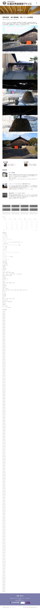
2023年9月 (3, 350)
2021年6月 (3, 382)
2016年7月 (3, 463)
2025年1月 (3, 333)
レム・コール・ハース (5, 259)
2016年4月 (3, 468)
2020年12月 (4, 389)
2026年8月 (3, 311)
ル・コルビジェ (4, 258)
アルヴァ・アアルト (5, 237)
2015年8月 (3, 479)
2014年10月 (4, 494)
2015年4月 (3, 485)
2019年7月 (3, 414)
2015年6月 (3, 482)
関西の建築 (4, 304)
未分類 (3, 281)
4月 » (36, 230)
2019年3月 (3, 420)
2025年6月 (3, 327)
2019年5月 (3, 417)
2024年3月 (3, 343)
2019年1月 (3, 423)
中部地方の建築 (4, 262)
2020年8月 (3, 395)
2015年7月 (3, 481)
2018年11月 (4, 426)
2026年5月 (3, 315)
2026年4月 (3, 317)
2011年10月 (4, 546)
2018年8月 (3, 430)
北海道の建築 (4, 268)
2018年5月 (3, 434)
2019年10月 (4, 410)
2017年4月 (3, 450)
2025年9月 (3, 324)
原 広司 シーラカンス (5, 271)
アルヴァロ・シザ (5, 236)
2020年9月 (3, 394)
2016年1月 (3, 472)
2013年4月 (3, 520)
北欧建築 (3, 266)
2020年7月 (3, 397)
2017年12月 (4, 439)
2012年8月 (3, 532)
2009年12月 (4, 577)
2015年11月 (4, 475)
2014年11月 (4, 492)
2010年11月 (4, 562)
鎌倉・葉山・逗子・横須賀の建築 (7, 301)
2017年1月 (3, 455)
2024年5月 (3, 340)
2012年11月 (4, 527)
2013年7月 (3, 516)
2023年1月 (3, 359)
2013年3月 (3, 521)
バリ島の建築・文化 (5, 243)
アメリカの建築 (4, 234)
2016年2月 (3, 471)
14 (11, 224)
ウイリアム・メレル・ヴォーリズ (7, 239)
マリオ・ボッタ (4, 250)
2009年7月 (3, 584)
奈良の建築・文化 (5, 278)
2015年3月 (3, 487)
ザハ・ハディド (4, 240)
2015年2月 (3, 488)
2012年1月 (3, 542)
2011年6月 (3, 552)
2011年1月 (3, 559)
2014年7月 (3, 498)
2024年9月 (3, 334)
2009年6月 (3, 585)
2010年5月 (3, 569)
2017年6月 (3, 447)
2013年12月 (4, 508)
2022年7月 (3, 366)
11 (31, 222)
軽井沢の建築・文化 (5, 300)
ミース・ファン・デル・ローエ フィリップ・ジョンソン (10, 252)
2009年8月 (3, 582)
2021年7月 (3, 381)
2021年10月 (4, 378)
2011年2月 (3, 558)
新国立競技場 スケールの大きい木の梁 (17, 193)
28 (11, 228)
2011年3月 (3, 556)
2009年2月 (3, 591)
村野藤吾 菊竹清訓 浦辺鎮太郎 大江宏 (8, 282)
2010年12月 (4, 561)
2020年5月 (3, 400)
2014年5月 (3, 501)
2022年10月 (4, 363)
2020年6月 (3, 398)
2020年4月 (3, 401)
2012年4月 (3, 537)
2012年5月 (3, 536)
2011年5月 (3, 553)
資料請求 (27, 602)
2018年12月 (4, 424)
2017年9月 (3, 443)
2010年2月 (3, 574)
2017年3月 (3, 452)
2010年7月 (3, 568)
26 (36, 226)
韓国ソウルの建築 (5, 305)
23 (21, 226)
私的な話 (3, 291)
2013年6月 (3, 517)
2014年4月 (3, 503)
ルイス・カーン (4, 255)
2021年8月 (3, 379)
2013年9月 (3, 513)
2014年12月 (4, 491)
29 (16, 228)
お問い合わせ (23, 602)
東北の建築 (4, 284)
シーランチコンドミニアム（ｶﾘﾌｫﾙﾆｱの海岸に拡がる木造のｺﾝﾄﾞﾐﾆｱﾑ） (12, 242)
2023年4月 (3, 355)
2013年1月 (3, 524)
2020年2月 (3, 404)
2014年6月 (3, 500)
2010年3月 (3, 572)
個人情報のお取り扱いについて (7, 607)
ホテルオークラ (4, 249)
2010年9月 (3, 565)
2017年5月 (3, 449)
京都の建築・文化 (5, 265)
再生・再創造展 (12, 172)
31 (26, 228)
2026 (20, 203)
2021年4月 (3, 385)
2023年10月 (4, 349)
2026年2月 (3, 320)
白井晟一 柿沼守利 (5, 288)
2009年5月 (3, 587)
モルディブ (4, 253)
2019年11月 (4, 408)
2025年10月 (4, 323)
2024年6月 (3, 339)
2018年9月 (3, 429)
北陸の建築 (4, 269)
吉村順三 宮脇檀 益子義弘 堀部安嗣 (8, 272)
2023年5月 (3, 353)
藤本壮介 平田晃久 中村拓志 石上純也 (8, 298)
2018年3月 (3, 437)
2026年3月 (3, 318)
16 (21, 224)
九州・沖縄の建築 (5, 263)
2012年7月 (3, 533)
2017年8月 (3, 445)
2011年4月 (3, 555)
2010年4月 (3, 571)
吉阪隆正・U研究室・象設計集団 (7, 275)
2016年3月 (3, 469)
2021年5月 (3, 384)
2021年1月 (3, 388)
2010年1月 (3, 575)
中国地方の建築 (4, 260)
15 (16, 224)
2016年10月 (4, 459)
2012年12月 (4, 526)
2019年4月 (3, 418)
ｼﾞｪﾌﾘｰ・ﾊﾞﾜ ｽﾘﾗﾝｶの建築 (6, 307)
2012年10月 (4, 529)
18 (31, 224)
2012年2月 (3, 540)
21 (11, 226)
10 (26, 222)
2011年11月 (4, 545)
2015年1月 (3, 490)
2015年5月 (3, 484)
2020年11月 (4, 391)
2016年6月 (3, 465)
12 (36, 222)
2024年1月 (3, 346)
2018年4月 (3, 436)
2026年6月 (3, 314)
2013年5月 (3, 519)
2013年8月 (3, 514)
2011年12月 (4, 543)
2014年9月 (3, 495)
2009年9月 (3, 581)
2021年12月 (4, 375)
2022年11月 (4, 362)
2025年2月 (3, 331)
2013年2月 (3, 523)
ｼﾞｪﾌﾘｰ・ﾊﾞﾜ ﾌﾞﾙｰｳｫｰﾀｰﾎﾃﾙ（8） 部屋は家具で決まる (19, 183)
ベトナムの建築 (4, 247)
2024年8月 (3, 336)
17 (26, 224)
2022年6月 (3, 368)
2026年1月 (3, 321)
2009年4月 (3, 588)
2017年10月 (4, 442)
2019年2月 (3, 421)
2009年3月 (3, 590)
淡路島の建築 (4, 285)
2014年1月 (3, 507)
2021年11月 (4, 376)
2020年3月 (3, 402)
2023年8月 (3, 352)
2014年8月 (3, 497)
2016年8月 (3, 462)
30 (21, 228)
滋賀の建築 (4, 287)
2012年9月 (3, 530)
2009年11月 (4, 578)
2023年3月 (3, 356)
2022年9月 (3, 365)
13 (6, 224)
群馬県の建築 (4, 294)
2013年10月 (4, 511)
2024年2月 (3, 344)
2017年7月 (3, 446)
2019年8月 (3, 413)
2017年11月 (4, 440)
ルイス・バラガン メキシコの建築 (7, 256)
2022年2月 (3, 372)
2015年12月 (4, 474)
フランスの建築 (4, 246)
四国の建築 (4, 276)
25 (31, 226)
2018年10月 (4, 427)
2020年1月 (3, 405)
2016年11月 (4, 458)
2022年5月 (3, 369)
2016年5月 (3, 466)
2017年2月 (3, 453)
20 (6, 226)
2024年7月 (3, 337)
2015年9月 (3, 478)
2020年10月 (4, 392)
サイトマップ (14, 607)
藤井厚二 (3, 297)
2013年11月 (4, 510)
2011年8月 (3, 549)
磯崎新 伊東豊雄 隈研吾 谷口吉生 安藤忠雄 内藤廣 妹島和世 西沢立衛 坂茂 (14, 289)
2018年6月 (3, 433)
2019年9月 (3, 411)
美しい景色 (4, 292)
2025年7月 (3, 326)
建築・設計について (16, 19)
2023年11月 (4, 347)
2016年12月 (4, 456)
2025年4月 (3, 330)
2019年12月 (4, 407)
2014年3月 (3, 504)
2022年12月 (4, 360)
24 (26, 226)
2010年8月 (3, 566)
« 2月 (3, 230)
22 (16, 226)
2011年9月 (3, 548)
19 (36, 224)
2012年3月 (3, 539)
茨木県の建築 (4, 295)
